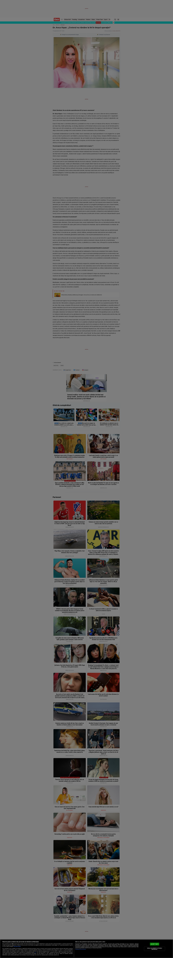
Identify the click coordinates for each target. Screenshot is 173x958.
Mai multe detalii (17, 946)
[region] (86, 948)
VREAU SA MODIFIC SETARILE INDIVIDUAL (154, 949)
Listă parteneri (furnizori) (80, 949)
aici (35, 952)
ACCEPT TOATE (154, 944)
